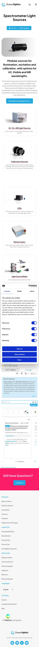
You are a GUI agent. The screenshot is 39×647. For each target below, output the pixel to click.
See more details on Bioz (30, 467)
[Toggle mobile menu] (35, 4)
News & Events (6, 536)
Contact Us (19, 483)
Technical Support (7, 566)
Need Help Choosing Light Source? (19, 101)
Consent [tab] (7, 291)
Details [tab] (19, 291)
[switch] (34, 328)
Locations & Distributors (9, 604)
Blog (3, 608)
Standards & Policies (8, 531)
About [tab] (32, 291)
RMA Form (5, 574)
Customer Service (7, 562)
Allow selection (19, 354)
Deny (19, 360)
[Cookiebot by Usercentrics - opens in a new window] (28, 286)
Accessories (5, 510)
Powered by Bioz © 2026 (9, 467)
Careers (4, 600)
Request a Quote (7, 557)
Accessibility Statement (9, 549)
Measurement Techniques (10, 523)
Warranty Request (7, 579)
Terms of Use (6, 544)
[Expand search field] (30, 5)
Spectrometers (6, 501)
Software (4, 514)
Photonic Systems (7, 505)
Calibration (5, 570)
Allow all (19, 349)
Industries (5, 518)
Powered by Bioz (11, 34)
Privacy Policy (6, 540)
